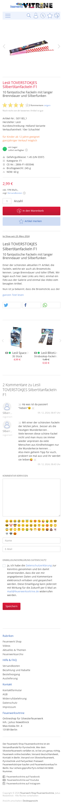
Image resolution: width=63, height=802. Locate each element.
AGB (5, 694)
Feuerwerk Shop (12, 641)
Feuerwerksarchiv (13, 654)
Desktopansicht (30, 800)
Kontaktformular (12, 690)
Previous (2, 340)
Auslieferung (10, 678)
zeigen (47, 105)
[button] (12, 305)
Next (60, 340)
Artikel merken (33, 221)
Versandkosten (15, 192)
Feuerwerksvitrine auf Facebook (23, 776)
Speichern (12, 606)
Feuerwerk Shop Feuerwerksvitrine (37, 792)
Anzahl (18, 201)
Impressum (9, 707)
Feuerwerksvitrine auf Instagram (23, 783)
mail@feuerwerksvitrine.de (23, 591)
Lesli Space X (20, 353)
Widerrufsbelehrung (15, 698)
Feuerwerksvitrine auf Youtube (22, 780)
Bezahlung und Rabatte (16, 670)
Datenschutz (10, 702)
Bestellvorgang (11, 674)
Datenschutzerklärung (39, 565)
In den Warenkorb (33, 210)
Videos (6, 645)
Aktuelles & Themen (14, 650)
